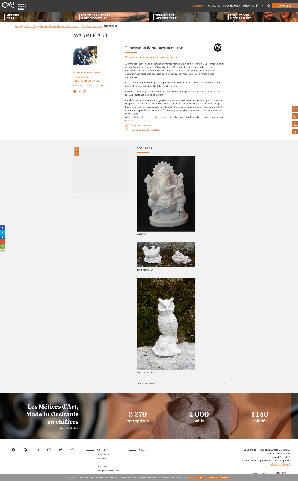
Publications (102, 450)
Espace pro (144, 450)
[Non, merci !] (295, 477)
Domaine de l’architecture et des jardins (59, 26)
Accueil (18, 26)
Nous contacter (104, 454)
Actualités (101, 458)
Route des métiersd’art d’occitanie (95, 17)
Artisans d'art (30, 26)
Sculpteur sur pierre (92, 26)
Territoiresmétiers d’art (165, 17)
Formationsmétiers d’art (240, 17)
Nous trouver (103, 467)
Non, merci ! (199, 477)
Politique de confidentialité (108, 471)
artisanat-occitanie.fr (280, 464)
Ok (190, 477)
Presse (100, 462)
